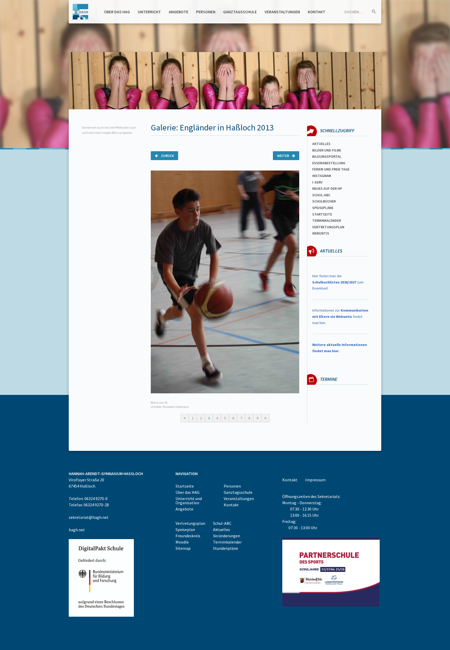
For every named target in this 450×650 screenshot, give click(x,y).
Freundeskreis (188, 535)
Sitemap (183, 548)
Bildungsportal (326, 156)
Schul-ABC (222, 523)
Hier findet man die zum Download (338, 282)
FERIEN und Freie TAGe (330, 169)
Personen (205, 11)
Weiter (283, 155)
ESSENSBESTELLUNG (328, 163)
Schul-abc (321, 195)
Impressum (315, 479)
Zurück (167, 155)
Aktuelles (321, 143)
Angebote (178, 11)
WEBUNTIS (320, 233)
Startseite (322, 214)
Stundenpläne (225, 548)
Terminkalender (326, 220)
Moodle (182, 542)
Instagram (321, 175)
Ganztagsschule (240, 11)
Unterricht (149, 11)
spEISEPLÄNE (322, 207)
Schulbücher (324, 201)
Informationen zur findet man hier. (340, 316)
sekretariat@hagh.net (89, 517)
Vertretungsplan (328, 227)
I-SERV (317, 182)
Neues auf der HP (327, 188)
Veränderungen (226, 535)
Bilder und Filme (326, 150)
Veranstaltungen (282, 11)
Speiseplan (185, 529)
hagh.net (77, 529)
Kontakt (316, 11)
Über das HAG (117, 11)
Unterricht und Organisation (189, 500)
